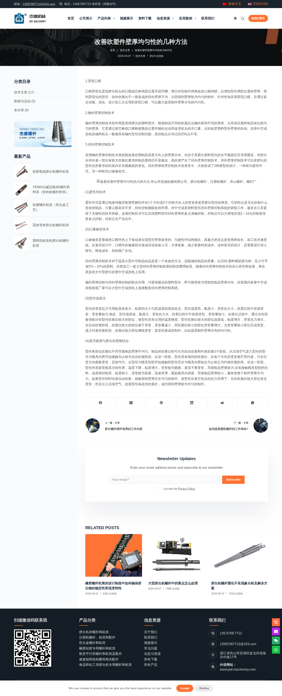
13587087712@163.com (39, 4)
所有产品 (150, 664)
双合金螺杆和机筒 (92, 643)
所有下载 (150, 659)
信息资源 (163, 18)
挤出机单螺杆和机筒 (94, 632)
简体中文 (233, 4)
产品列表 (104, 18)
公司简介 (85, 18)
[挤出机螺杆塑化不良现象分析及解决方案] (239, 555)
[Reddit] (222, 402)
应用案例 (185, 18)
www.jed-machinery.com (238, 669)
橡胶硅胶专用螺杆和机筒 (97, 648)
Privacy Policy (186, 488)
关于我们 (150, 632)
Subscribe (233, 479)
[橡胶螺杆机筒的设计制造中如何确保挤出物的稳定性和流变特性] (113, 555)
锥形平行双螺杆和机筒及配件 (100, 653)
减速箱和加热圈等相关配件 (99, 659)
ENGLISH (260, 4)
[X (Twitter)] (131, 402)
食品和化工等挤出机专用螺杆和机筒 (105, 664)
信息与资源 (152, 653)
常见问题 (150, 648)
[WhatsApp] (252, 402)
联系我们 (207, 18)
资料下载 (145, 18)
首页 (71, 18)
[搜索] (242, 18)
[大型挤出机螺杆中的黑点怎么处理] (176, 555)
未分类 (19, 110)
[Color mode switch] (235, 18)
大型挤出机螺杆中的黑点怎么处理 (173, 583)
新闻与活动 (22, 101)
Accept (184, 688)
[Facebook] (100, 402)
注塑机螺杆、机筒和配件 (97, 637)
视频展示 (126, 18)
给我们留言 (258, 18)
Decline (204, 688)
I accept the (179, 488)
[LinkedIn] (192, 402)
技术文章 (140, 56)
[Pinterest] (161, 402)
